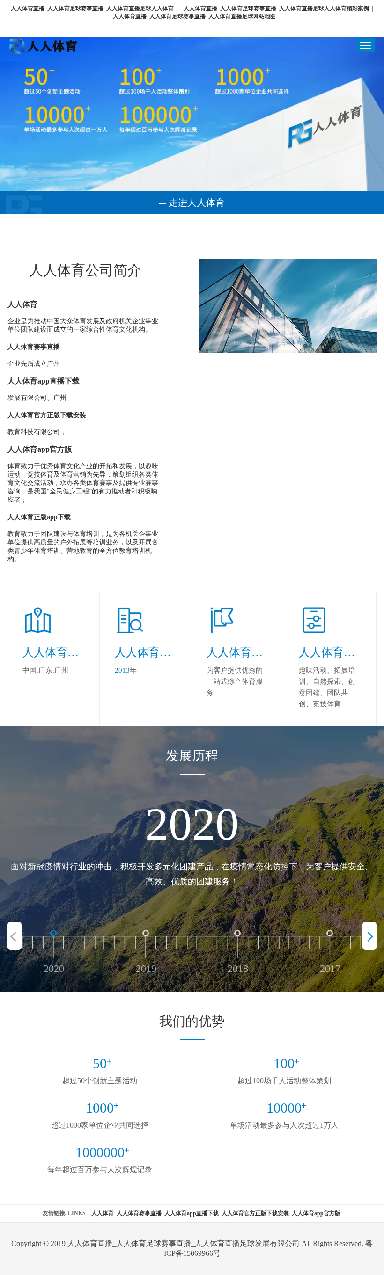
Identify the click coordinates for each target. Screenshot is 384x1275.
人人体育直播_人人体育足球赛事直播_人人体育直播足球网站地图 (194, 16)
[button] (369, 936)
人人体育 (102, 1213)
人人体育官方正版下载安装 (255, 1213)
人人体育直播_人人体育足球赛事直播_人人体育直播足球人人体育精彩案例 (276, 8)
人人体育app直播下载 (191, 1213)
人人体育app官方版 (316, 1213)
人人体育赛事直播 (139, 1213)
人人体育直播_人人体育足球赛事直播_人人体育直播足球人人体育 (92, 8)
